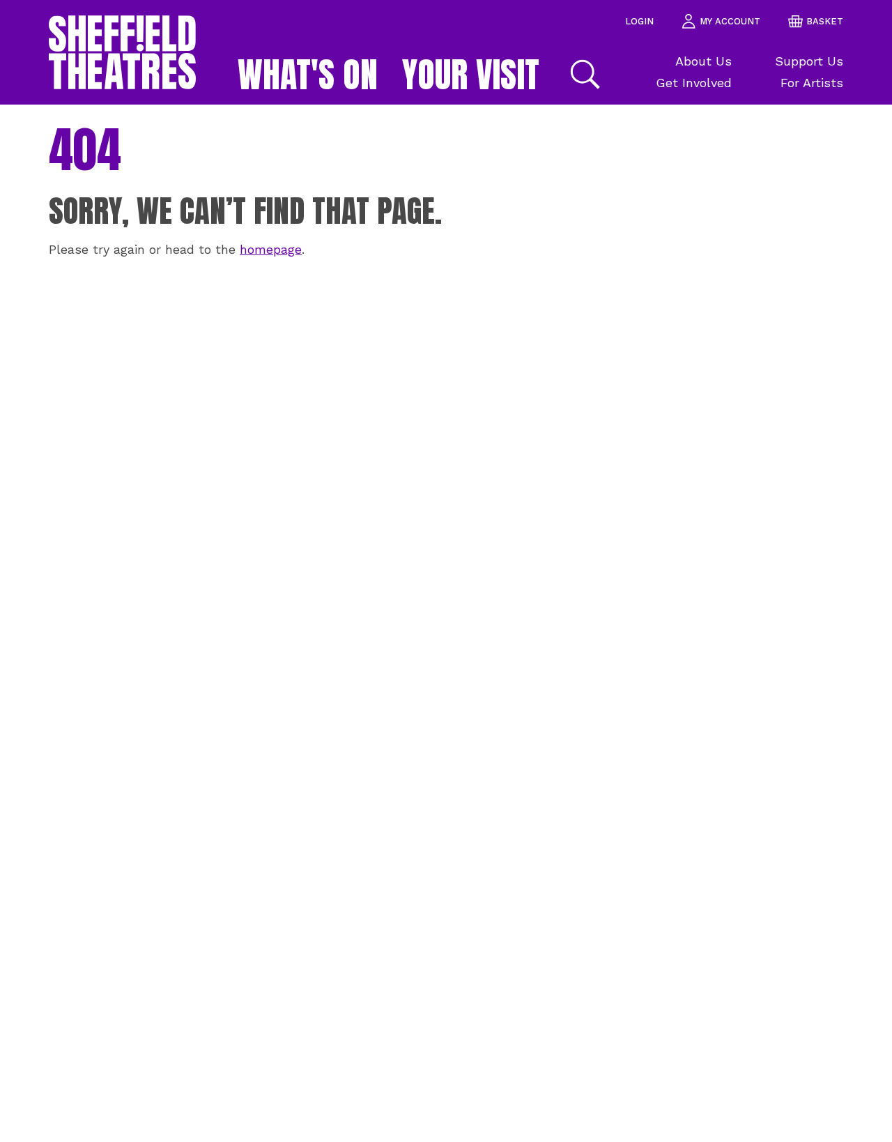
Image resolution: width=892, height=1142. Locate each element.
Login (639, 21)
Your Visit (470, 74)
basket (824, 21)
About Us (703, 61)
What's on (308, 74)
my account (730, 21)
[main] (446, 623)
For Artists (811, 82)
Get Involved (694, 82)
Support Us (809, 61)
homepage (271, 249)
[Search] (583, 74)
